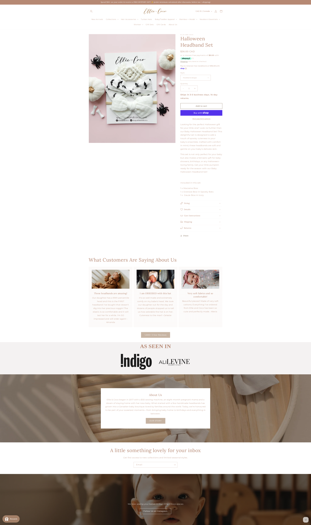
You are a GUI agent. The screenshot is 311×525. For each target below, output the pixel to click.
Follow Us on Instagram (155, 511)
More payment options (201, 119)
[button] (91, 11)
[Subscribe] (174, 465)
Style (182, 73)
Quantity (184, 84)
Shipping (184, 61)
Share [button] (185, 236)
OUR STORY (155, 421)
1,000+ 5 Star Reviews (155, 335)
